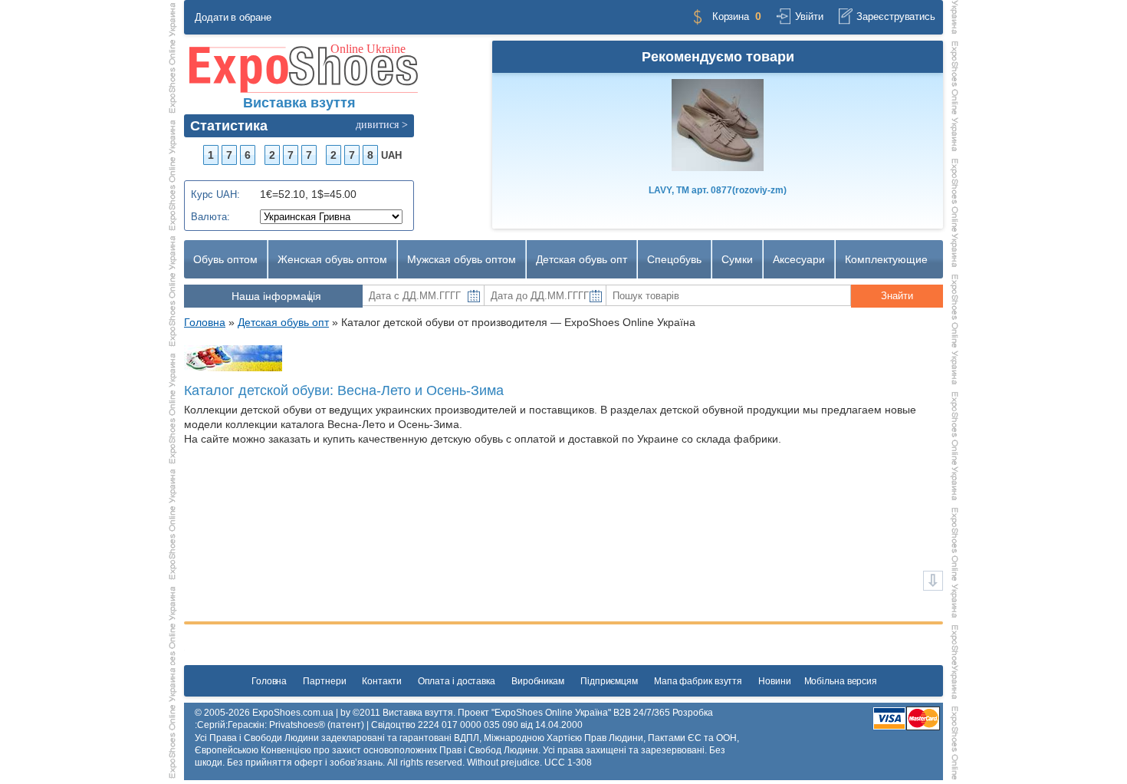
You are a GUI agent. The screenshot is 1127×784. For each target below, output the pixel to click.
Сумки (737, 259)
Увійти (809, 16)
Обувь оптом (225, 259)
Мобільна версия (841, 681)
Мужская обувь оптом (461, 259)
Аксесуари (799, 259)
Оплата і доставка (456, 681)
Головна (269, 681)
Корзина (730, 16)
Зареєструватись (895, 16)
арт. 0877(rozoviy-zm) (718, 190)
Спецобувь (674, 259)
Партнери (324, 681)
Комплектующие (886, 259)
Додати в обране (233, 17)
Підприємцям (609, 681)
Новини (774, 681)
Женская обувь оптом (332, 259)
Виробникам (537, 681)
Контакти (381, 681)
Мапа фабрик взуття (698, 681)
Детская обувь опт (581, 259)
